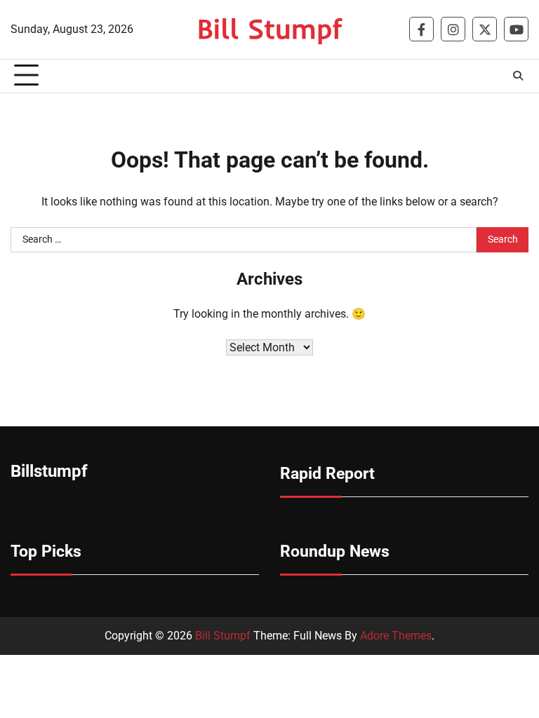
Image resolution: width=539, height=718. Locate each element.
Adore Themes (396, 635)
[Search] (517, 75)
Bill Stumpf (269, 28)
